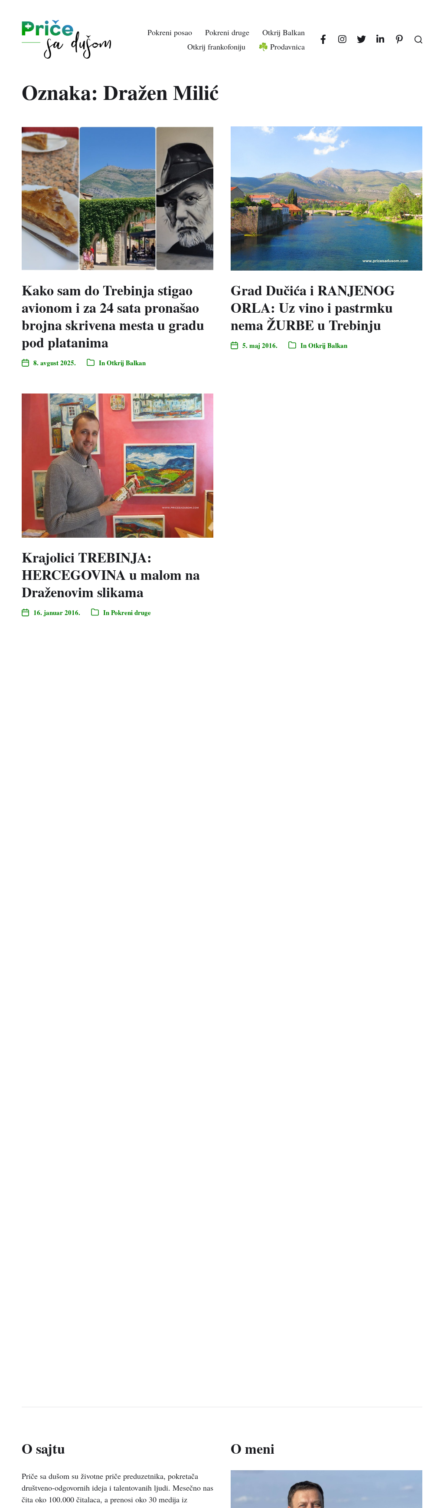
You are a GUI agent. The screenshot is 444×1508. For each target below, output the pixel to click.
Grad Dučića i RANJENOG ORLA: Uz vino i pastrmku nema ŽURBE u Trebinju (313, 307)
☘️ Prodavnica (281, 46)
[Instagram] (342, 39)
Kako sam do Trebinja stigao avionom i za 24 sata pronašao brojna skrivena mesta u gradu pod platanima (113, 316)
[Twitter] (361, 39)
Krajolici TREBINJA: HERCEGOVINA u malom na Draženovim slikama (111, 574)
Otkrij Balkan (283, 32)
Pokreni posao (169, 32)
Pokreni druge (227, 32)
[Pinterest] (399, 39)
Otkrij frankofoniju (216, 46)
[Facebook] (323, 39)
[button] (418, 39)
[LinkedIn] (380, 39)
